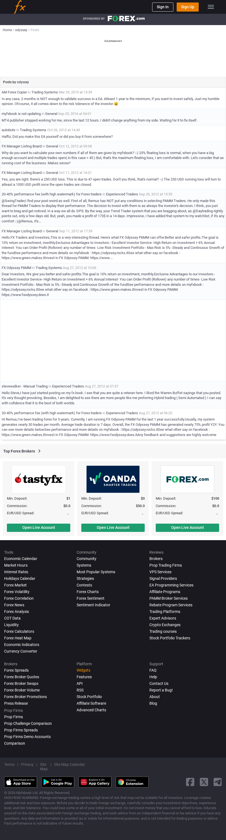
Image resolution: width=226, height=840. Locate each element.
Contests (84, 585)
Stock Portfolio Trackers (169, 638)
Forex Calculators (19, 631)
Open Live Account (38, 527)
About (154, 696)
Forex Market (15, 585)
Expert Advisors (162, 618)
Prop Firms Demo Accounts (27, 736)
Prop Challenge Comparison (28, 723)
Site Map (44, 766)
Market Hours (16, 565)
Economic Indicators (21, 644)
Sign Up (187, 7)
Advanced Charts (91, 710)
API (80, 683)
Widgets (83, 670)
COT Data (12, 618)
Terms (9, 764)
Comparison (14, 743)
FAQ (153, 670)
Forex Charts (88, 591)
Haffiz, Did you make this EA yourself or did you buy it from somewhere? (57, 136)
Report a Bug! (161, 690)
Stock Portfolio (89, 696)
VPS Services (160, 572)
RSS (80, 690)
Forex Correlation (19, 598)
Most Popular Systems (96, 572)
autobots (8, 130)
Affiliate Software (91, 703)
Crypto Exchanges (165, 625)
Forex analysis (16, 611)
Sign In (163, 7)
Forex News (14, 605)
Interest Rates (16, 572)
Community (86, 558)
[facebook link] (190, 782)
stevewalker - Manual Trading (25, 386)
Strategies (85, 578)
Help (153, 677)
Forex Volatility (16, 591)
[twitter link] (204, 782)
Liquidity (11, 625)
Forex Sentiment (90, 598)
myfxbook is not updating (21, 114)
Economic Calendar (20, 558)
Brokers (156, 558)
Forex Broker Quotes (21, 677)
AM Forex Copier (14, 92)
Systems (84, 565)
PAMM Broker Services (168, 598)
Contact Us (158, 683)
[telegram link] (218, 782)
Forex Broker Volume (22, 690)
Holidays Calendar (19, 578)
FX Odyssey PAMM (16, 268)
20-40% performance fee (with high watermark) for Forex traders (52, 194)
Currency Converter (20, 651)
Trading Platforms (164, 611)
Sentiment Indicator (93, 605)
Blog (153, 703)
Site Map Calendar (69, 764)
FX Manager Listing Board (22, 146)
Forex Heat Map (17, 638)
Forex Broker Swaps (21, 683)
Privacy (27, 764)
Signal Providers (163, 578)
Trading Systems (44, 92)
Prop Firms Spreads (21, 730)
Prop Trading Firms (165, 565)
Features (84, 677)
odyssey (23, 82)
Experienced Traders (122, 194)
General (51, 114)
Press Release (16, 703)
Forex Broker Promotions (25, 696)
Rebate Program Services (170, 605)
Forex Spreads (16, 670)
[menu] (210, 7)
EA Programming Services (171, 585)
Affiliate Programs (164, 591)
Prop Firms (13, 717)
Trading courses (163, 631)
